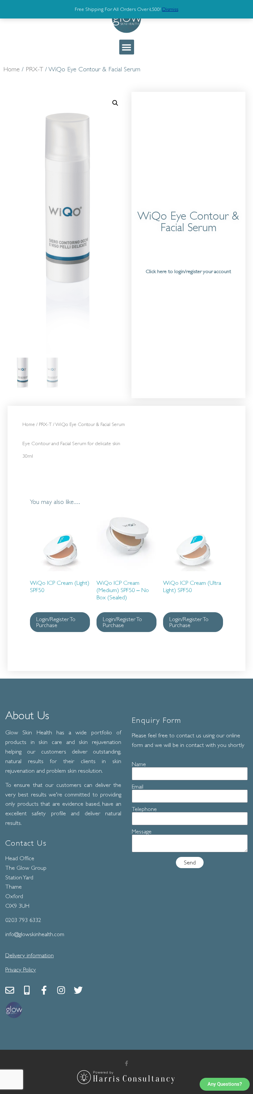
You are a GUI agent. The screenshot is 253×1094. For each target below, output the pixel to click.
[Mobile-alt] (26, 990)
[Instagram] (61, 990)
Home (11, 69)
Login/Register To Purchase (55, 622)
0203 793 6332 (23, 920)
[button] (126, 47)
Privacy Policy (20, 969)
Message (142, 831)
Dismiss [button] (170, 9)
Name (139, 764)
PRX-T (34, 69)
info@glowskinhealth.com (34, 934)
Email (137, 787)
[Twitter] (78, 990)
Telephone (144, 809)
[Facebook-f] (44, 990)
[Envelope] (9, 990)
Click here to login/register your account (188, 271)
